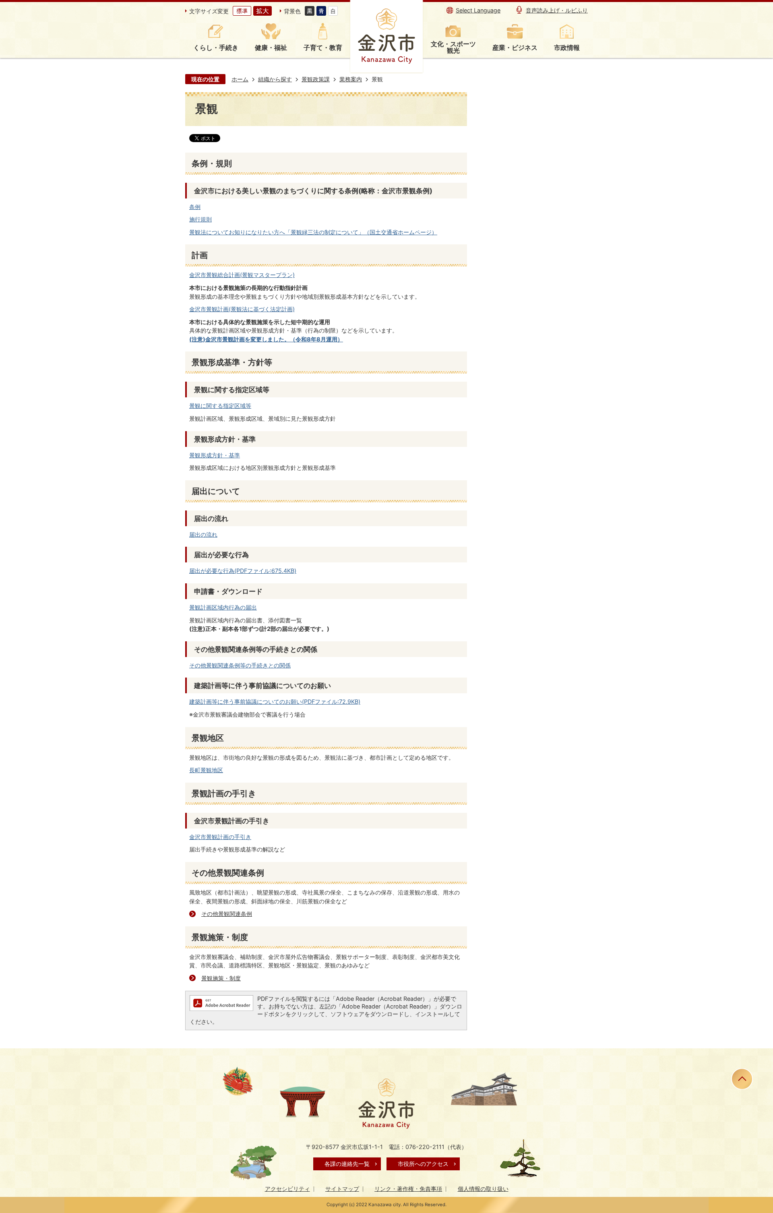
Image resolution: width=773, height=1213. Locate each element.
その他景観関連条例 (226, 913)
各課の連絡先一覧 (347, 1163)
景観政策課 (316, 79)
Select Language (478, 10)
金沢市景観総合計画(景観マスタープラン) (242, 274)
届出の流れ (203, 534)
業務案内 (350, 79)
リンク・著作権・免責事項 (408, 1188)
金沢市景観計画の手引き (220, 836)
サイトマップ (342, 1188)
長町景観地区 (206, 770)
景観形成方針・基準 (214, 455)
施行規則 (200, 219)
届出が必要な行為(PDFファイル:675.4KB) (242, 570)
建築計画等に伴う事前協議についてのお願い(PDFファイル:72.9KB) (274, 701)
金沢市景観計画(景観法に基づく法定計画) (242, 309)
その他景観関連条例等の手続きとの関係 (240, 665)
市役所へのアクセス (423, 1163)
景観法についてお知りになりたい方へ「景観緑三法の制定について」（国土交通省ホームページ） (313, 232)
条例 (194, 206)
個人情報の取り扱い (483, 1188)
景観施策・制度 (221, 978)
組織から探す (275, 79)
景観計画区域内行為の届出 (223, 607)
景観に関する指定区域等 (220, 405)
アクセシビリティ (287, 1188)
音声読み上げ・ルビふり (557, 10)
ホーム (239, 79)
